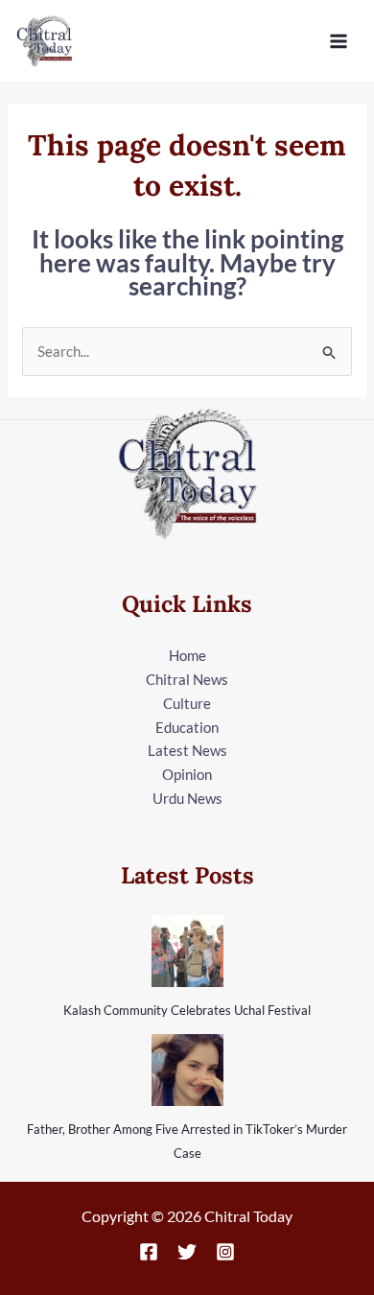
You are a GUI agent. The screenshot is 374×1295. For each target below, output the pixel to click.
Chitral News (187, 679)
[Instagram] (225, 1251)
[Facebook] (148, 1251)
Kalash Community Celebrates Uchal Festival (187, 1010)
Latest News (187, 750)
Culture (187, 703)
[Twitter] (187, 1251)
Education (187, 727)
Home (187, 655)
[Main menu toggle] (339, 40)
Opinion (187, 774)
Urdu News (187, 798)
